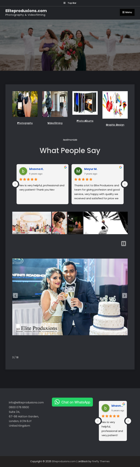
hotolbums (85, 121)
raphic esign (115, 124)
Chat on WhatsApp (75, 402)
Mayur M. (90, 169)
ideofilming (54, 123)
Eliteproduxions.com (26, 10)
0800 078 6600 (19, 407)
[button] (15, 295)
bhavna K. (36, 169)
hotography (25, 123)
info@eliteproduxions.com (26, 402)
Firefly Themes (101, 461)
